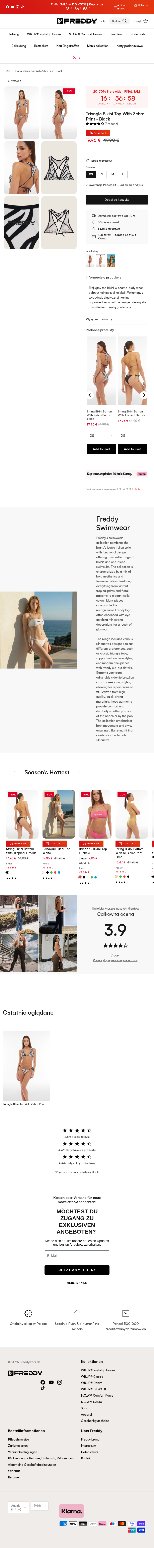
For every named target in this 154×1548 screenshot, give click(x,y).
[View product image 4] (59, 167)
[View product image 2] (59, 112)
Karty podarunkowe (130, 46)
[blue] (59, 872)
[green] (51, 872)
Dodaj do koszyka (117, 200)
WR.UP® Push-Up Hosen (44, 34)
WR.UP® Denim (91, 1383)
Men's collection (97, 46)
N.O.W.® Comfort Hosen (85, 34)
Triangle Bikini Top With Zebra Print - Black (38, 70)
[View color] (7, 872)
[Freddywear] (77, 21)
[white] (88, 877)
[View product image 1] (21, 112)
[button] (95, 124)
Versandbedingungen (22, 1452)
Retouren (14, 1477)
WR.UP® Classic (92, 1377)
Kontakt (86, 1458)
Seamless (116, 34)
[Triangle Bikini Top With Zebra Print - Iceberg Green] (111, 260)
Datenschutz (89, 1452)
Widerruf (14, 1471)
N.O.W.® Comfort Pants (97, 1395)
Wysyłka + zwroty (99, 319)
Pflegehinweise (18, 1439)
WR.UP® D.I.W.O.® (93, 1389)
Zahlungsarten (18, 1446)
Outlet (77, 57)
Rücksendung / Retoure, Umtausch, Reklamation (41, 1458)
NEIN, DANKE (77, 1283)
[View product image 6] (59, 222)
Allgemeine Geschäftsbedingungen (32, 1465)
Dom (8, 70)
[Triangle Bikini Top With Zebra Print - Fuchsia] (90, 260)
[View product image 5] (21, 222)
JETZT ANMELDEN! (77, 1270)
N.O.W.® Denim (91, 1402)
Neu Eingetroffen (67, 46)
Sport (84, 1408)
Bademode (138, 34)
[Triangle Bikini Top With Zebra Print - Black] (100, 260)
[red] (55, 872)
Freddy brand (90, 1439)
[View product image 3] (21, 167)
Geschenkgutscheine (95, 1421)
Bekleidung (18, 46)
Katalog (13, 34)
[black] (47, 872)
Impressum (88, 1446)
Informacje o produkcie (103, 277)
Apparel (86, 1414)
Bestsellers (41, 46)
